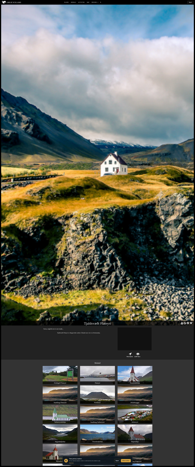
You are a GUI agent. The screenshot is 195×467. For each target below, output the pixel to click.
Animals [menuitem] (73, 2)
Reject (117, 460)
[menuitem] (100, 2)
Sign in (190, 2)
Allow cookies (125, 460)
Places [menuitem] (66, 2)
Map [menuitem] (88, 2)
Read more (71, 462)
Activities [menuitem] (81, 2)
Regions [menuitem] (94, 2)
